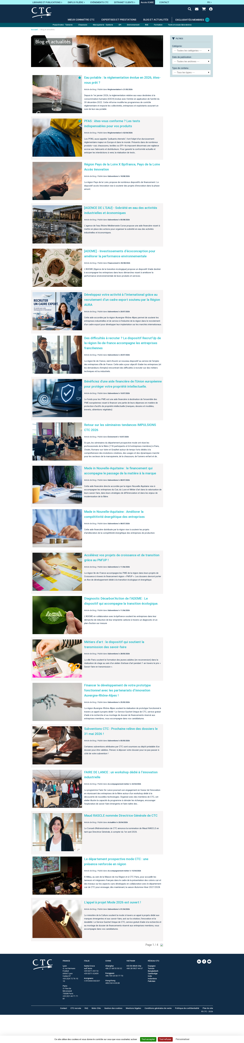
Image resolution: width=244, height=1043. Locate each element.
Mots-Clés (96, 1008)
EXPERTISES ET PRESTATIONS (119, 19)
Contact (63, 1008)
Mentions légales (133, 1008)
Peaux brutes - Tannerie (63, 25)
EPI (120, 25)
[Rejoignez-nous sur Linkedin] (199, 961)
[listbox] (191, 50)
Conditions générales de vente (158, 1008)
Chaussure (82, 25)
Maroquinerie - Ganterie (103, 25)
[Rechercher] (190, 9)
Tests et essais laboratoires (179, 25)
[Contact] (197, 9)
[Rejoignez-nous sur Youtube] (209, 961)
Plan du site (208, 1008)
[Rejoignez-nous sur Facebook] (204, 961)
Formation (158, 25)
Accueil (34, 30)
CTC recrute (75, 1008)
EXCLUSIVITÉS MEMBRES (190, 19)
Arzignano (88, 978)
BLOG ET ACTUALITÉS (155, 19)
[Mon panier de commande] (204, 9)
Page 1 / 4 (151, 944)
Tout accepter (148, 1039)
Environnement (133, 25)
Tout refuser (165, 1039)
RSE (146, 25)
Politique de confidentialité (187, 1008)
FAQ (86, 1008)
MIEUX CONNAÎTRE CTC (81, 19)
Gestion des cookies (113, 1008)
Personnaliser (182, 1039)
